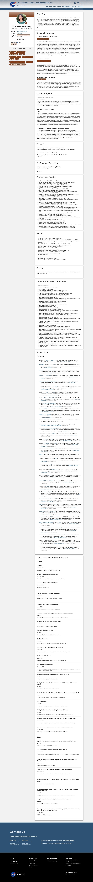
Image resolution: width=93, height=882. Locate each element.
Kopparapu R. (42, 381)
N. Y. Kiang (49, 464)
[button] (23, 6)
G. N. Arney (51, 360)
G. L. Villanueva (48, 414)
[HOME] (74, 2)
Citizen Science (32, 863)
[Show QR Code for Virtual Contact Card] (26, 23)
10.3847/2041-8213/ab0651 (60, 455)
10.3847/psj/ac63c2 (65, 361)
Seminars (31, 861)
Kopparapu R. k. (42, 511)
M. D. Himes (46, 443)
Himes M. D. (41, 364)
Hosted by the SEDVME (52, 861)
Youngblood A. (42, 408)
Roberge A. (41, 504)
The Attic (31, 867)
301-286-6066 (12, 843)
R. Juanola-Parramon (52, 428)
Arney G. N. (41, 454)
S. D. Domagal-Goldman (48, 480)
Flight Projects (68, 861)
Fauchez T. (41, 498)
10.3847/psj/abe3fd (48, 367)
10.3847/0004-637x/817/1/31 (60, 537)
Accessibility (68, 865)
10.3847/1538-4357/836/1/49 (55, 519)
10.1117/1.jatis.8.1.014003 (50, 372)
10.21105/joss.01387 (73, 435)
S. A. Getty (46, 360)
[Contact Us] (11, 863)
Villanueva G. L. (42, 375)
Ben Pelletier (71, 874)
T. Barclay (46, 397)
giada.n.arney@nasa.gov (22, 31)
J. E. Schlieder (51, 397)
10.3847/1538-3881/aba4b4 (56, 406)
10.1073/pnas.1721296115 (58, 477)
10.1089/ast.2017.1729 (73, 465)
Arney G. (41, 424)
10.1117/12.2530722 (66, 431)
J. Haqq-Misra (52, 381)
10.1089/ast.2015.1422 (73, 523)
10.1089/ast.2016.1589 (46, 489)
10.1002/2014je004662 (70, 548)
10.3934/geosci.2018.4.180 (47, 501)
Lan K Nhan (74, 872)
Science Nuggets (32, 860)
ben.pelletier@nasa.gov (69, 840)
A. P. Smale (50, 370)
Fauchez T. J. (41, 414)
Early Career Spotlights (33, 865)
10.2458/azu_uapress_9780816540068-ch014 (51, 425)
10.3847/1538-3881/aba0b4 (47, 411)
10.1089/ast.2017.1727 (46, 472)
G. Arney (47, 381)
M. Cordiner (48, 375)
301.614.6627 (19, 33)
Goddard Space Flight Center (72, 860)
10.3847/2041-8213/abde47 (47, 389)
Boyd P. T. (41, 370)
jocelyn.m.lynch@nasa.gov (14, 844)
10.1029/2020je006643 (53, 395)
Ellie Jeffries (25, 840)
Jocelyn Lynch (13, 840)
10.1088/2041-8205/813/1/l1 (60, 543)
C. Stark (45, 428)
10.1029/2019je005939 (66, 440)
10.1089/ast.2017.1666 (68, 482)
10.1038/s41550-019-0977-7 (47, 417)
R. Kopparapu (51, 498)
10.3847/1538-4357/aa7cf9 (47, 514)
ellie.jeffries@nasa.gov (26, 844)
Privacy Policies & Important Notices (73, 863)
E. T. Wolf (45, 403)
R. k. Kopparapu (50, 403)
